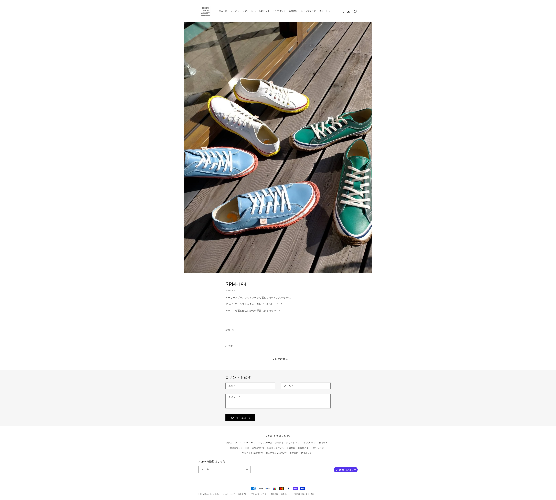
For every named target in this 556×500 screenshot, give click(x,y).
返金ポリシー (307, 453)
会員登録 (291, 447)
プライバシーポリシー (259, 494)
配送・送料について (254, 447)
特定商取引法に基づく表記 (304, 494)
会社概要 (323, 442)
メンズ (238, 442)
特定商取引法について (252, 453)
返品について (236, 447)
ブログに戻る (280, 359)
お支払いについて (275, 447)
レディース (249, 442)
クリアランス (292, 442)
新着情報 (279, 442)
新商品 (229, 442)
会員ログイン (304, 447)
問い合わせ (318, 447)
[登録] (247, 469)
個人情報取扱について (276, 453)
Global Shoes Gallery (212, 494)
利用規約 (294, 453)
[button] (235, 11)
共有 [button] (230, 346)
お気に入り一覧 (265, 442)
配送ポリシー (286, 494)
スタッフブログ (309, 442)
